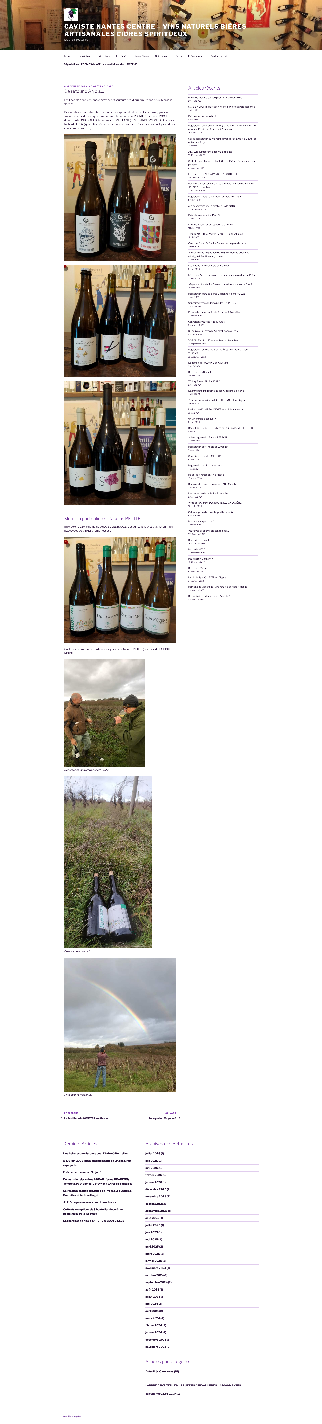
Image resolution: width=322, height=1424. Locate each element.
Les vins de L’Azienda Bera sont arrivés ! (209, 265)
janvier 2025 (153, 1260)
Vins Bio (103, 56)
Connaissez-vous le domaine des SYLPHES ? (212, 302)
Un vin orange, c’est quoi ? (202, 418)
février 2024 (153, 1325)
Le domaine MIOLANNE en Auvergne (208, 362)
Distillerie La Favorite (199, 540)
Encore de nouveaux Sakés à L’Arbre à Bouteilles (214, 312)
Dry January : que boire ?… (202, 521)
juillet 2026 (152, 1153)
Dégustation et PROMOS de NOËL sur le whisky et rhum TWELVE (100, 64)
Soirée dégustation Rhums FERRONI (208, 437)
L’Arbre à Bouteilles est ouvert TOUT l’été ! (210, 224)
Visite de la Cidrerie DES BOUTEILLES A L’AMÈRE (214, 502)
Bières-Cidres (141, 56)
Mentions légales (72, 1416)
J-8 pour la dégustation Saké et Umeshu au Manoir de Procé (220, 284)
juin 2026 (151, 1160)
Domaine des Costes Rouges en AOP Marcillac (213, 484)
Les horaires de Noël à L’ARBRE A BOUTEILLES (213, 174)
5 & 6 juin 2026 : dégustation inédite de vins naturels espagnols (221, 106)
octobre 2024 (154, 1275)
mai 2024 (151, 1303)
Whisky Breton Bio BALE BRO (204, 381)
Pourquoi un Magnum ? (200, 558)
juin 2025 (151, 1232)
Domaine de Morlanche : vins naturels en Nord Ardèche (217, 586)
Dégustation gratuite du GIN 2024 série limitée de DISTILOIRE (221, 428)
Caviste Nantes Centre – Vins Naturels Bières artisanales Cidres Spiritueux (155, 30)
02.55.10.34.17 (170, 1393)
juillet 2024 (152, 1296)
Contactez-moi (218, 56)
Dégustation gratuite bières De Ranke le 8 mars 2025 (216, 293)
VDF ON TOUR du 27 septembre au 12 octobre (213, 340)
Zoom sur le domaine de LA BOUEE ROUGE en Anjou (216, 400)
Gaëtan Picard (103, 86)
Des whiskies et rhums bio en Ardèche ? (209, 596)
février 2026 (153, 1175)
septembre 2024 (156, 1282)
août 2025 (152, 1218)
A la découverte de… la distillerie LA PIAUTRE (212, 205)
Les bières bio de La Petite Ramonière (208, 493)
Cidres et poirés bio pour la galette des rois (210, 512)
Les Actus (84, 56)
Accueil (68, 56)
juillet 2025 (152, 1225)
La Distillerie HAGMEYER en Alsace (207, 577)
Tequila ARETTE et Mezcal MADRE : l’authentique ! (215, 233)
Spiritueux (161, 56)
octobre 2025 (154, 1203)
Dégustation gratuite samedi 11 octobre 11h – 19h (214, 196)
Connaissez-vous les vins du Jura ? (206, 321)
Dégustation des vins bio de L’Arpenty (208, 446)
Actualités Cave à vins (159, 1371)
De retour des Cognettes (201, 372)
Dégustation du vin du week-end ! (205, 465)
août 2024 (152, 1289)
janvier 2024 (153, 1332)
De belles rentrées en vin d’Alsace (206, 474)
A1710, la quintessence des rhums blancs (210, 151)
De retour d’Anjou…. (198, 568)
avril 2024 (152, 1311)
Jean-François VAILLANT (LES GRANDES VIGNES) (129, 120)
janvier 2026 (153, 1182)
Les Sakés (121, 56)
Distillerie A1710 (196, 549)
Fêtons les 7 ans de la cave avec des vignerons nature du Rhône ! (222, 275)
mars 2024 (152, 1318)
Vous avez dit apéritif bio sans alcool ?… (209, 530)
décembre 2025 (155, 1189)
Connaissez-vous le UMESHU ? (204, 456)
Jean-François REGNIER (131, 116)
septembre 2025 (156, 1210)
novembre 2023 (155, 1346)
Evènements (195, 56)
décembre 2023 (155, 1339)
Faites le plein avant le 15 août (204, 215)
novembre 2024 (155, 1268)
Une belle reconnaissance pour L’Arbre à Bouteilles (215, 97)
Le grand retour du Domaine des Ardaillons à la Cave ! (216, 390)
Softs (179, 56)
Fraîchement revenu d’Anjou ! (203, 116)
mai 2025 (151, 1239)
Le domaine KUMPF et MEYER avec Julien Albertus (215, 409)
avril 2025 (152, 1246)
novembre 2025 (155, 1196)
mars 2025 (152, 1253)
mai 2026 (151, 1168)
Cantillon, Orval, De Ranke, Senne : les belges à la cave (217, 243)
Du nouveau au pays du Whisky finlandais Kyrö (213, 330)
